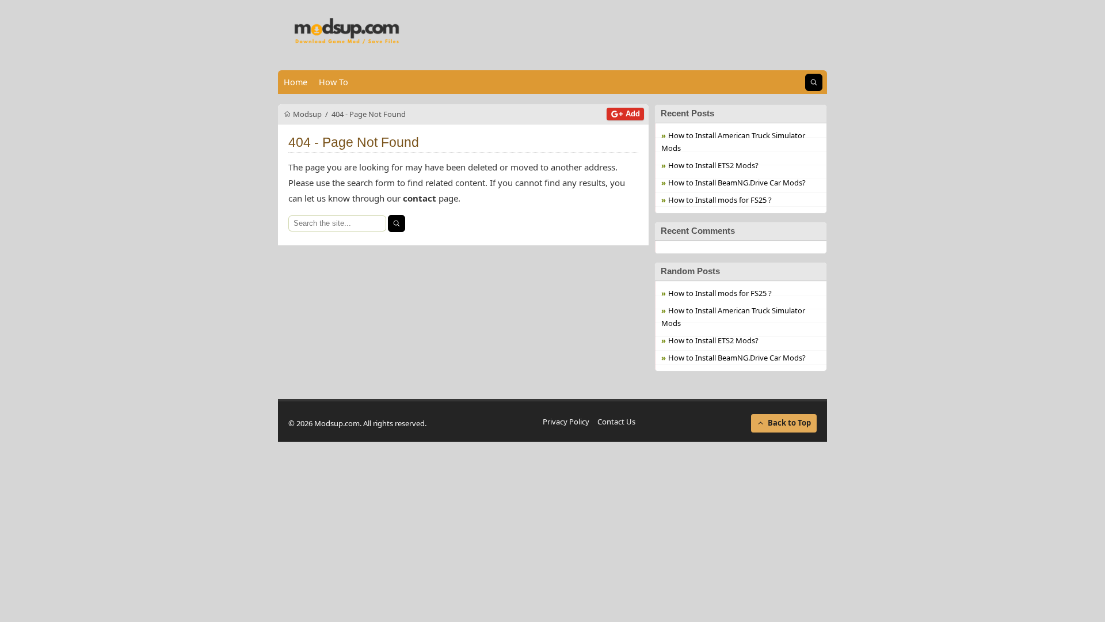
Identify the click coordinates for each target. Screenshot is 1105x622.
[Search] (396, 223)
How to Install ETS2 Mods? (713, 165)
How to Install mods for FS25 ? (720, 200)
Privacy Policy (566, 421)
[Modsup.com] (347, 31)
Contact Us (616, 421)
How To (333, 82)
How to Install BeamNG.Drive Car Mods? (737, 182)
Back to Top (789, 423)
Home (295, 82)
